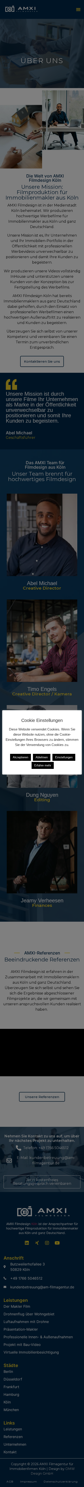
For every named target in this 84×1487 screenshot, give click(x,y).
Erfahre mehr (42, 765)
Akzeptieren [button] (20, 757)
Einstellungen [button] (64, 757)
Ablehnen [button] (42, 757)
